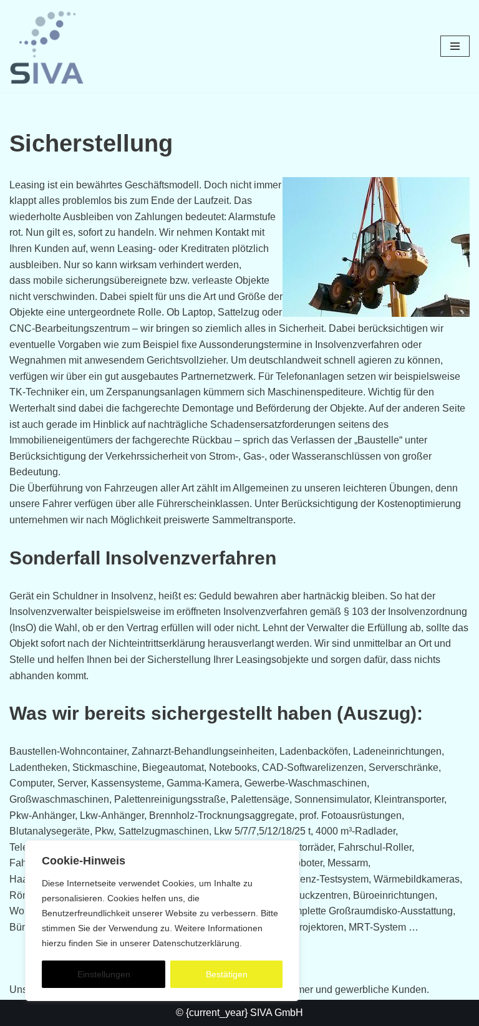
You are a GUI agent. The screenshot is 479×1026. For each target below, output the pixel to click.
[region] (162, 920)
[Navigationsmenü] (455, 46)
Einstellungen (103, 974)
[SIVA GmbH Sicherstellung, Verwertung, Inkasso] (46, 46)
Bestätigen (227, 974)
